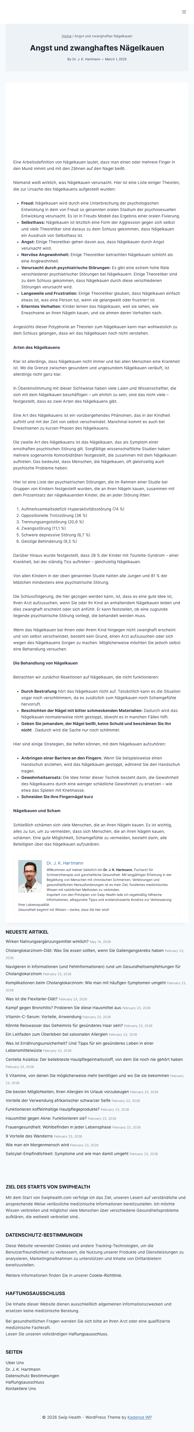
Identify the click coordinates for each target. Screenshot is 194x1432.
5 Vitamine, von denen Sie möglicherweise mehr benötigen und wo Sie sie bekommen (87, 1075)
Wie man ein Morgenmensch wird (37, 1144)
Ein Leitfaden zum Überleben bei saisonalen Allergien (57, 1034)
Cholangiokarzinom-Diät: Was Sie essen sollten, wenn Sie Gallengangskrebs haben (85, 950)
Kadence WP (140, 1417)
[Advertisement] (97, 116)
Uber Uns (15, 1362)
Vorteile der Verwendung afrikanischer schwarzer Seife (58, 1100)
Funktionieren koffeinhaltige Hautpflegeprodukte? (53, 1109)
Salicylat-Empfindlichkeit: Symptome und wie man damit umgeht (67, 1153)
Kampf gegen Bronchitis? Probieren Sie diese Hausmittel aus (63, 1007)
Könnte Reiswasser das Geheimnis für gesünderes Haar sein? (64, 1025)
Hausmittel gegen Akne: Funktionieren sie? (46, 1118)
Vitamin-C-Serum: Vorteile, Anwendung (43, 1016)
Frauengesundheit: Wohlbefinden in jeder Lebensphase (58, 1127)
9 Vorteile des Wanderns (29, 1136)
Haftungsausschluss (88, 1334)
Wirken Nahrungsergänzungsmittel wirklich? (47, 941)
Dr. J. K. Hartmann (86, 59)
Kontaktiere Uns (21, 1388)
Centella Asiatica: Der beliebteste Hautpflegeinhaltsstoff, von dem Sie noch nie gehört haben (94, 1059)
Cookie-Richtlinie (105, 1275)
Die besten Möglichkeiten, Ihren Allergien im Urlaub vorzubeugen (67, 1091)
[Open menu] (184, 11)
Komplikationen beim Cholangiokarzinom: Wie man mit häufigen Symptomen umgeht (86, 982)
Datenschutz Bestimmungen (32, 1375)
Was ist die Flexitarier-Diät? (32, 999)
